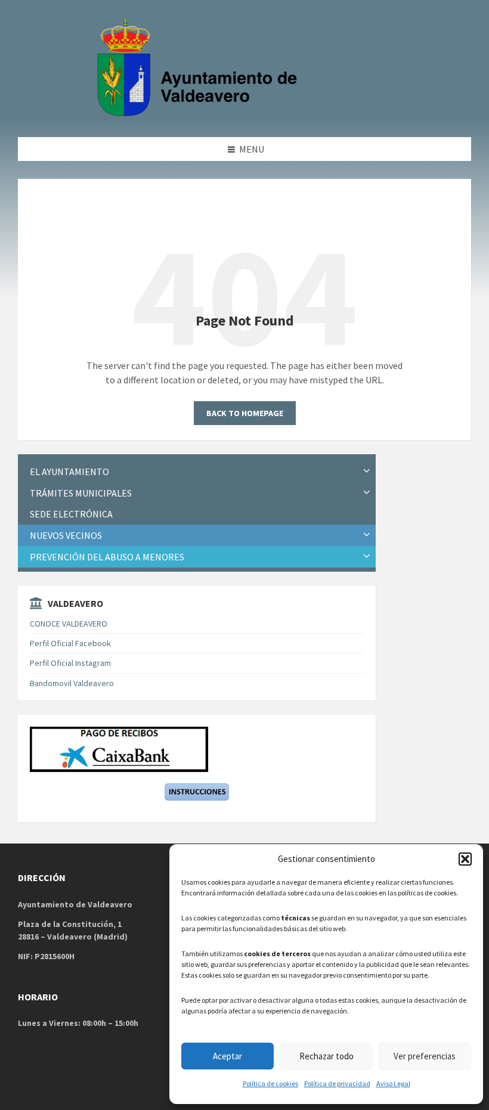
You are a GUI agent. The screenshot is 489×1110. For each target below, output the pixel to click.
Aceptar (227, 1056)
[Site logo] (199, 114)
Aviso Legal (393, 1083)
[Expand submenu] (367, 471)
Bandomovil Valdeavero (72, 683)
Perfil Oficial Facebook (70, 643)
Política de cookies (270, 1083)
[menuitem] (197, 471)
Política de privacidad (337, 1083)
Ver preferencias (425, 1056)
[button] (465, 859)
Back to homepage (244, 413)
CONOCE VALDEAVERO (68, 623)
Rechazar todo (326, 1056)
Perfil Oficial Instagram (70, 663)
